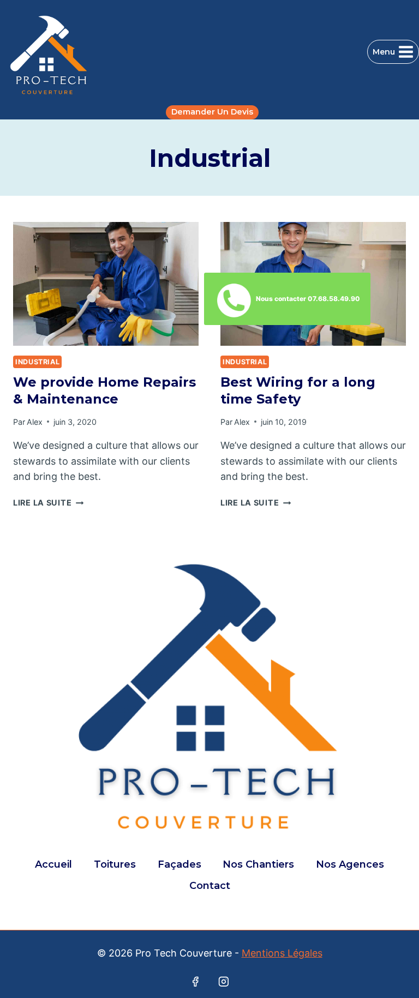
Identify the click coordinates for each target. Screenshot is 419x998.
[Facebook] (195, 982)
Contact (209, 886)
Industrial (37, 362)
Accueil (53, 864)
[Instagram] (224, 982)
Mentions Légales (282, 953)
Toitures (115, 864)
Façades (179, 864)
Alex (35, 421)
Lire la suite (48, 502)
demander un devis (212, 112)
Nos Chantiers (258, 864)
